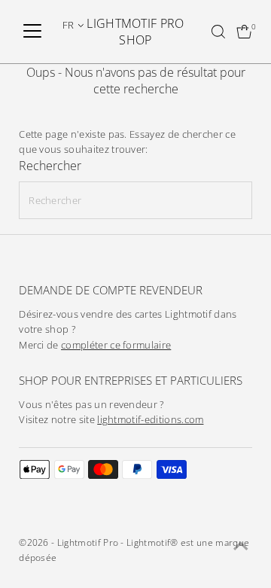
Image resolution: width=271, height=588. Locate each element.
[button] (73, 24)
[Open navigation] (32, 31)
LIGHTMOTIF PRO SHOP (135, 31)
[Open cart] (244, 31)
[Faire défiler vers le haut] (241, 547)
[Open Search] (218, 31)
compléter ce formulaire (116, 345)
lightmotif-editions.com (150, 419)
